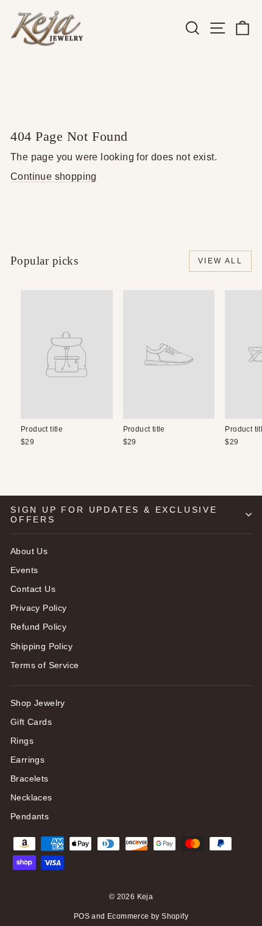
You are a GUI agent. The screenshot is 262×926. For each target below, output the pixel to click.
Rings (22, 741)
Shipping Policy (41, 646)
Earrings (27, 759)
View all (220, 261)
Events (24, 570)
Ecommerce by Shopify (147, 916)
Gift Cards (31, 722)
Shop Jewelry (37, 703)
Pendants (29, 816)
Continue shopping (53, 176)
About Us (29, 551)
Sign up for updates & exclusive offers (114, 514)
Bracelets (29, 778)
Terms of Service (44, 665)
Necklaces (31, 797)
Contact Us (32, 589)
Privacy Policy (38, 608)
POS (82, 916)
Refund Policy (38, 627)
